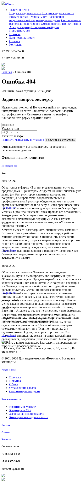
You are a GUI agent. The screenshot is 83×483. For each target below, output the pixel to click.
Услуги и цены (9, 370)
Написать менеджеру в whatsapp (23, 139)
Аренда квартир (19, 27)
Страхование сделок (22, 387)
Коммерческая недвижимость (28, 16)
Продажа (15, 377)
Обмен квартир (51, 23)
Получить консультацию (60, 139)
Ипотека (14, 34)
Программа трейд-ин (45, 27)
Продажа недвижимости (25, 13)
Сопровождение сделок (44, 20)
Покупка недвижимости (58, 13)
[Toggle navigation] (12, 4)
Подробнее (9, 207)
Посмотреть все (19, 30)
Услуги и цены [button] (19, 9)
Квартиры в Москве (22, 406)
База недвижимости (22, 37)
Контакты (15, 44)
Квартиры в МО (20, 410)
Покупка (15, 380)
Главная (7, 72)
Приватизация (71, 23)
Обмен (13, 384)
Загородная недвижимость (26, 413)
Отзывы (14, 41)
